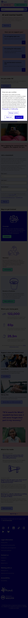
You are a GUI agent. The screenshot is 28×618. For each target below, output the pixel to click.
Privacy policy (5, 109)
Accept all (19, 117)
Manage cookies (13, 113)
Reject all (9, 117)
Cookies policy (14, 109)
